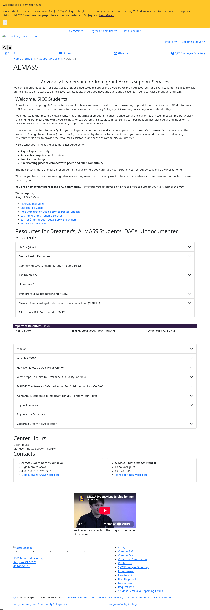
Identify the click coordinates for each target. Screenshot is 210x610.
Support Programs (51, 58)
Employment (126, 571)
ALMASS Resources (32, 204)
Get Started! (76, 31)
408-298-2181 (21, 566)
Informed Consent (95, 597)
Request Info (126, 587)
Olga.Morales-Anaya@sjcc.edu (40, 475)
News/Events (126, 583)
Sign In (11, 53)
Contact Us (125, 563)
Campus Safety (127, 551)
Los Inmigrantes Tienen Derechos (42, 215)
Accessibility (115, 597)
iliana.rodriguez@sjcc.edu (131, 475)
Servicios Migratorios (34, 223)
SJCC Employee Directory (189, 53)
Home (17, 58)
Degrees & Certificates (103, 31)
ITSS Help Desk (127, 579)
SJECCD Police (162, 597)
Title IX (148, 597)
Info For (170, 42)
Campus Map (126, 555)
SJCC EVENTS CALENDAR (161, 331)
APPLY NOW (23, 331)
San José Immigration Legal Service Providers (49, 219)
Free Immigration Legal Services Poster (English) (51, 211)
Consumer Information (132, 559)
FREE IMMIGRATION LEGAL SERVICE (94, 331)
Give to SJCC (125, 575)
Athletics (122, 53)
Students (30, 58)
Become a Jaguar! (192, 42)
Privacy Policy (73, 597)
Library (67, 53)
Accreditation (133, 597)
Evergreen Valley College (122, 604)
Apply (121, 547)
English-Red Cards (32, 208)
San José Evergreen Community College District (42, 604)
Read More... (106, 15)
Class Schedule (132, 31)
